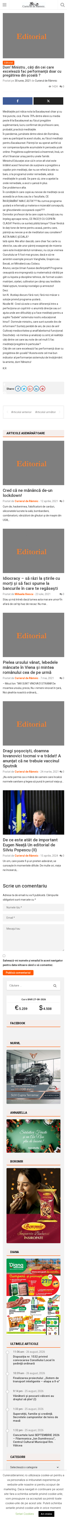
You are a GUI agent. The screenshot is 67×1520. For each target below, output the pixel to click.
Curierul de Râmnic (46, 80)
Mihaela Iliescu (24, 594)
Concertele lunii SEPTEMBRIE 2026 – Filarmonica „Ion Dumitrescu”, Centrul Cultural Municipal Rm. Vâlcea (36, 1440)
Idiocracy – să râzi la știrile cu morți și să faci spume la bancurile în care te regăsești (31, 583)
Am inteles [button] (46, 1514)
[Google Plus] (30, 388)
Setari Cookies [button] (24, 1514)
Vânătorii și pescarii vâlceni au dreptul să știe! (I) (33, 1397)
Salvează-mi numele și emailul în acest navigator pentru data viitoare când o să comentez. (33, 963)
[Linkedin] (36, 388)
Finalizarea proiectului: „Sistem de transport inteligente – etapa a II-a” (36, 1379)
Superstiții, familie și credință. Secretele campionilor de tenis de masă (35, 1417)
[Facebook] (18, 388)
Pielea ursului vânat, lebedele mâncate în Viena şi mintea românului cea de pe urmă (30, 667)
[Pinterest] (42, 388)
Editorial (8, 62)
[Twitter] (24, 388)
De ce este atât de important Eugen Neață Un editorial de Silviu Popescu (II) (30, 844)
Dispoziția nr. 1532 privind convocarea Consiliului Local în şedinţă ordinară (34, 1360)
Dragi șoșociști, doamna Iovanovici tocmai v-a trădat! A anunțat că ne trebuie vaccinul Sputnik (32, 758)
